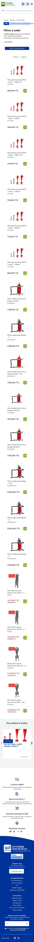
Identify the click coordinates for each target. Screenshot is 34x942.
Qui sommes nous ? (17, 880)
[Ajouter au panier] (25, 91)
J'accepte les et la (17, 929)
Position (23, 57)
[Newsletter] (26, 923)
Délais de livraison (17, 898)
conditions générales (20, 928)
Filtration (12, 20)
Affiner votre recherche (17, 48)
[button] (31, 743)
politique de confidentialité (17, 930)
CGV (17, 885)
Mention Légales (17, 887)
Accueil (6, 20)
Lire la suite (8, 42)
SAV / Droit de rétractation (17, 907)
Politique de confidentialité (17, 890)
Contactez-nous (17, 871)
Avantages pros (17, 903)
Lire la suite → (25, 757)
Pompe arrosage (17, 910)
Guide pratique (8, 741)
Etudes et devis (17, 900)
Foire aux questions (17, 883)
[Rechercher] (3, 10)
